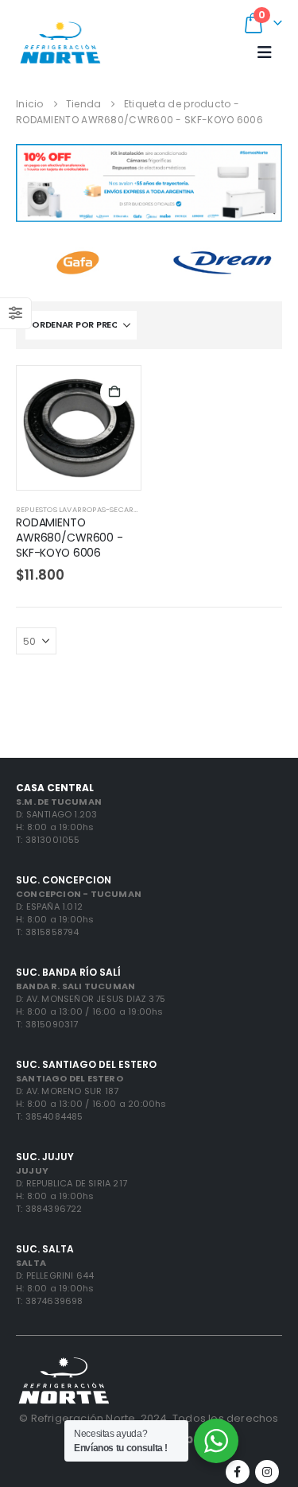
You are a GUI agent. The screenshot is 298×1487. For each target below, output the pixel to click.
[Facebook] (238, 1472)
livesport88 (45, 673)
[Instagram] (267, 1472)
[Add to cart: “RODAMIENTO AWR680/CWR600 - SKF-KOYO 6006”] (114, 392)
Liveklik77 (245, 673)
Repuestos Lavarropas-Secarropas (86, 509)
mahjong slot (111, 673)
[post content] (79, 428)
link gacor (42, 689)
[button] (264, 52)
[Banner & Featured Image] (149, 183)
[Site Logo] (60, 41)
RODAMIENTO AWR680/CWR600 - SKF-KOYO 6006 (69, 537)
